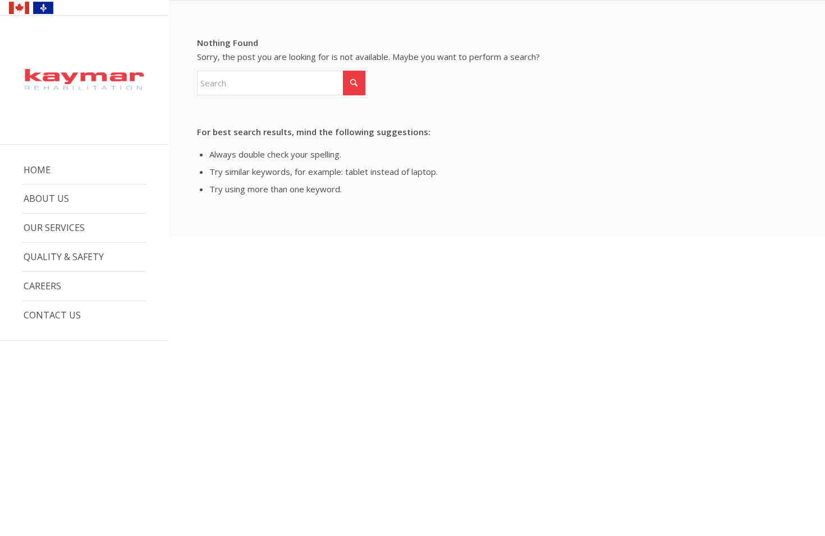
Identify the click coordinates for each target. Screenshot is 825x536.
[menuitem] (84, 170)
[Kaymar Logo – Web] (84, 80)
